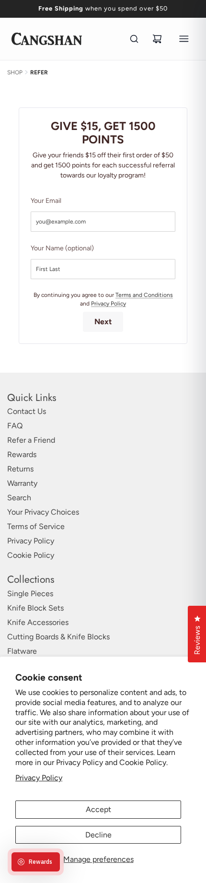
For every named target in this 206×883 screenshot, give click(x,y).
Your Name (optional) (62, 248)
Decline (98, 834)
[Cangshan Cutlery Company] (46, 39)
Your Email (46, 201)
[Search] (134, 38)
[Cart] (157, 38)
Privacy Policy (38, 777)
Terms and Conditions (144, 295)
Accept (98, 809)
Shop (15, 72)
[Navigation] (184, 38)
